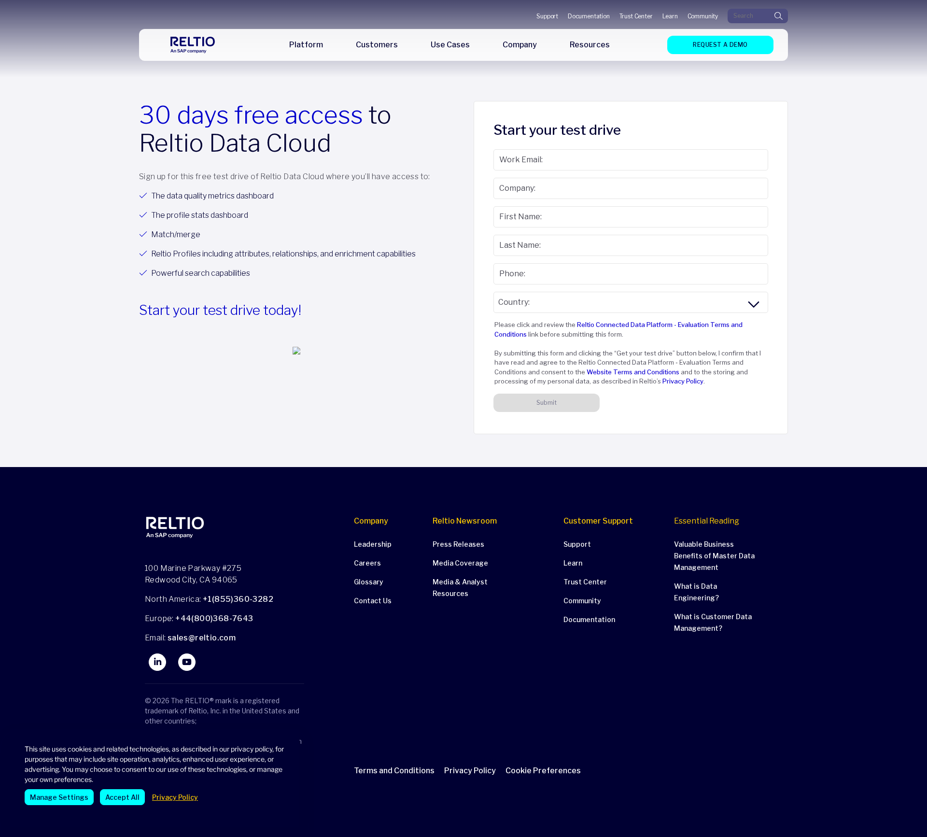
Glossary (368, 582)
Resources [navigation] (590, 44)
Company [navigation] (520, 44)
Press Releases (458, 544)
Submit (546, 402)
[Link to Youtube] (187, 662)
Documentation (589, 16)
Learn (670, 16)
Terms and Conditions (394, 770)
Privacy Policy (175, 797)
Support (547, 16)
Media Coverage (460, 563)
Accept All (122, 797)
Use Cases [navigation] (450, 44)
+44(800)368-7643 (214, 618)
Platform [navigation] (306, 44)
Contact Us (373, 600)
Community (703, 16)
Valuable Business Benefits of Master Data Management (714, 555)
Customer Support (598, 520)
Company (371, 520)
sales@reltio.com (201, 637)
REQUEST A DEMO (720, 44)
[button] (548, 770)
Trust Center (636, 16)
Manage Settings (59, 797)
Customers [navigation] (377, 44)
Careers (367, 563)
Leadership (373, 544)
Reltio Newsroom (465, 520)
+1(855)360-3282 (238, 599)
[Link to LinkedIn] (157, 662)
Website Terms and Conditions (633, 372)
